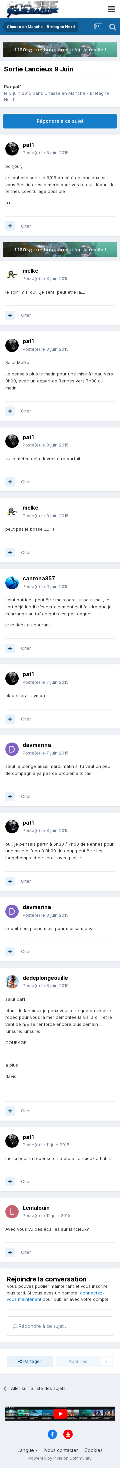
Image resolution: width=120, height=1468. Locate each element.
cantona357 (39, 578)
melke (30, 270)
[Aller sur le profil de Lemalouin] (12, 1211)
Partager (31, 1361)
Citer (26, 226)
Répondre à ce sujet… (42, 1326)
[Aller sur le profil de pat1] (12, 149)
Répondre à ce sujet (60, 121)
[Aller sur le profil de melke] (12, 274)
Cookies (93, 1450)
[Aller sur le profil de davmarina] (12, 749)
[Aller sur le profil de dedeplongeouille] (12, 981)
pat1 (17, 86)
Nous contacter (61, 1450)
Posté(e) (46, 152)
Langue (26, 1450)
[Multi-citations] (10, 226)
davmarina (37, 745)
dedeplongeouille (45, 977)
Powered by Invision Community (60, 1458)
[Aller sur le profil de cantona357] (12, 582)
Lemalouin (36, 1207)
